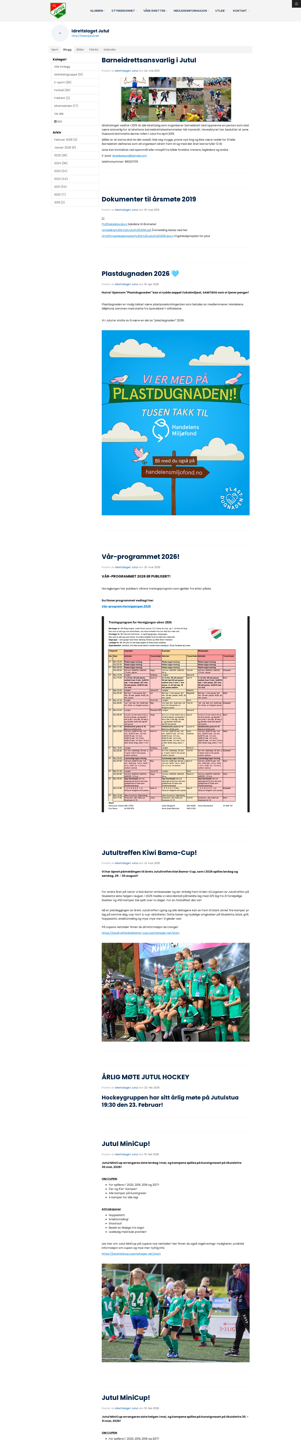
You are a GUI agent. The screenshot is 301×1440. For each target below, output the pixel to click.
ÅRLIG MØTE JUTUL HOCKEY (145, 1077)
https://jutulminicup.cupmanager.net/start (131, 1254)
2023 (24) (60, 171)
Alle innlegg (62, 67)
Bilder (80, 50)
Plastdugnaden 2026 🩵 (140, 273)
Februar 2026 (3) (65, 140)
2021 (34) (60, 187)
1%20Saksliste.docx (115, 224)
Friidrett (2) (62, 98)
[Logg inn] (296, 4)
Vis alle (59, 114)
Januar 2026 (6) (65, 148)
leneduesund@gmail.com (129, 156)
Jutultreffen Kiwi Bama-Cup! (149, 852)
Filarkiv (94, 50)
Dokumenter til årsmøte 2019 (149, 199)
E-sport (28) (62, 82)
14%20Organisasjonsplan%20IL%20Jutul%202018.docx (138, 236)
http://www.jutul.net (85, 36)
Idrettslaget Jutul (126, 70)
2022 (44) (61, 179)
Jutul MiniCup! (126, 1143)
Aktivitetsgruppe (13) (68, 74)
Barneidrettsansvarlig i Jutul (149, 60)
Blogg (67, 50)
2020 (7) (60, 195)
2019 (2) (59, 202)
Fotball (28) (62, 90)
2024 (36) (61, 163)
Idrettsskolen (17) (66, 106)
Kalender (110, 50)
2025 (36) (60, 155)
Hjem (54, 50)
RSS (59, 122)
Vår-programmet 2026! (141, 556)
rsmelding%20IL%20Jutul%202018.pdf (127, 230)
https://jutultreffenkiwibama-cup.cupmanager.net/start (141, 933)
